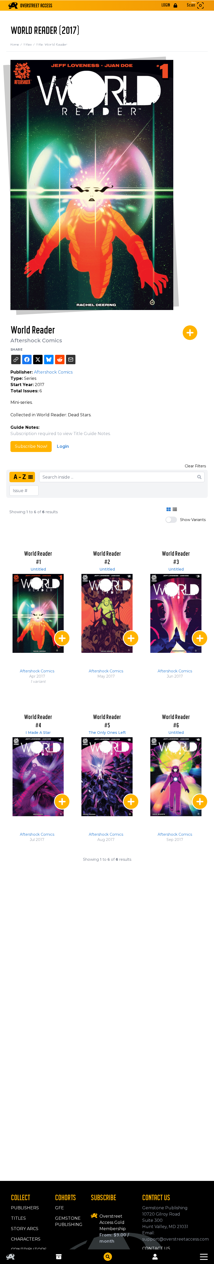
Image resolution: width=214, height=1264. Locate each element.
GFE (59, 1207)
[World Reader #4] (38, 776)
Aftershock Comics (36, 340)
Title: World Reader (51, 44)
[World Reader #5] (107, 776)
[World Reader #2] (107, 613)
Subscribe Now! (31, 446)
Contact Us (156, 1248)
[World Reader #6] (176, 776)
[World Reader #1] (38, 613)
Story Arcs (24, 1228)
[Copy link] (16, 359)
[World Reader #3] (176, 613)
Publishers (25, 1207)
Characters (25, 1239)
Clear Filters (195, 466)
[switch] (171, 520)
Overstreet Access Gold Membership (112, 1222)
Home (16, 44)
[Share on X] (38, 359)
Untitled (38, 569)
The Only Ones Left (107, 732)
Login (63, 446)
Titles (29, 44)
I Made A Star (38, 732)
